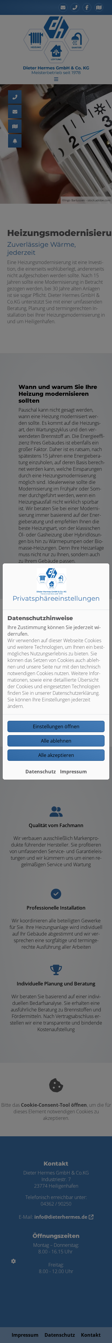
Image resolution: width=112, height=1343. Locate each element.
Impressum (73, 771)
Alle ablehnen (56, 741)
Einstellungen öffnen (56, 726)
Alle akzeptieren (56, 755)
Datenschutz (40, 771)
